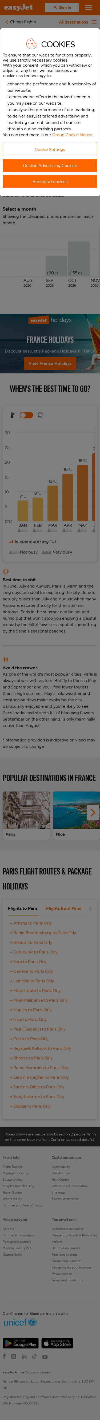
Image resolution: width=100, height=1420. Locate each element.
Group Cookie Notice (72, 134)
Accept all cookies (50, 181)
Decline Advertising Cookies (50, 165)
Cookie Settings (50, 149)
